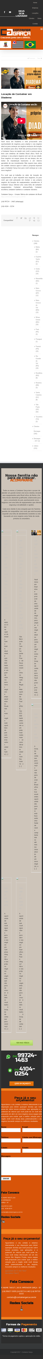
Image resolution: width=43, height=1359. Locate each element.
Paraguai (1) (37, 340)
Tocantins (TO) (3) (37, 419)
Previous (32, 58)
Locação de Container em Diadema (36, 557)
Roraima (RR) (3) (37, 385)
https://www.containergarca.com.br (13, 197)
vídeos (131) (36, 447)
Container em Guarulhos (21, 898)
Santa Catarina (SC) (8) (37, 396)
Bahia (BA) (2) (37, 249)
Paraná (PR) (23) (37, 349)
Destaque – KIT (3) (37, 440)
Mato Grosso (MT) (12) (37, 291)
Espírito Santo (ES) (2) (37, 260)
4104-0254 (24, 1071)
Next (39, 58)
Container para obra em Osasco (36, 727)
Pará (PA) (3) (37, 332)
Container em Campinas (6, 898)
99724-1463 (25, 1057)
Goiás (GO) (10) (37, 271)
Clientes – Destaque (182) (37, 430)
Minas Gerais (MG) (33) (37, 320)
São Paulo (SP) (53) (37, 408)
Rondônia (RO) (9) (37, 375)
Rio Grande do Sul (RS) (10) (37, 362)
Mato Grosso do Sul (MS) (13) (37, 306)
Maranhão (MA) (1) (37, 281)
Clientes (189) (36, 242)
